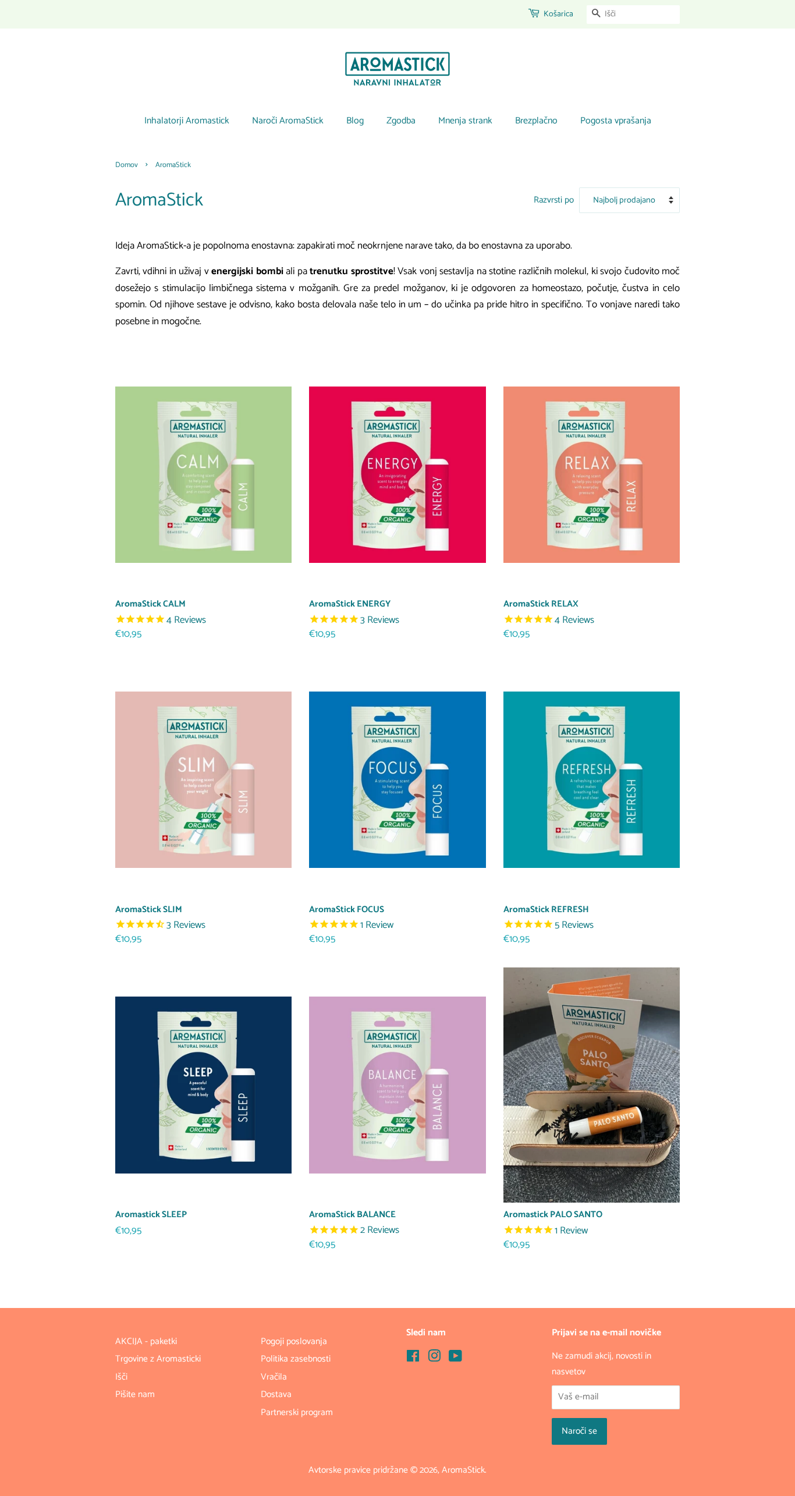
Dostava (276, 1394)
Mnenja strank (465, 121)
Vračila (274, 1377)
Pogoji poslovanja (294, 1341)
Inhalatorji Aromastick (186, 121)
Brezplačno (536, 121)
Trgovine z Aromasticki (158, 1359)
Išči (121, 1377)
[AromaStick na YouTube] (455, 1358)
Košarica (558, 14)
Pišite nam (135, 1394)
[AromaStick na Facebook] (413, 1358)
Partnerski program (297, 1412)
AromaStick (463, 1470)
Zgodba (401, 121)
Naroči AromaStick (288, 121)
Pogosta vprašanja (615, 121)
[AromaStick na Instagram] (434, 1358)
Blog (355, 121)
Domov (126, 165)
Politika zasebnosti (296, 1359)
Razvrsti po (554, 200)
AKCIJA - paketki (146, 1341)
